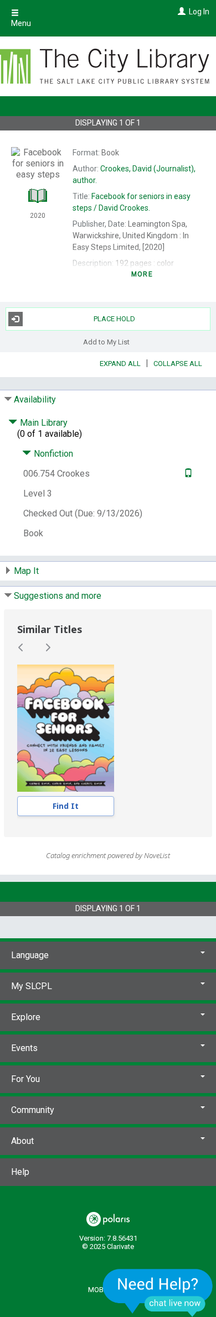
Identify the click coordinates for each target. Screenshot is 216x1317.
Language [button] (30, 955)
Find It (66, 806)
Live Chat (157, 1292)
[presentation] (65, 728)
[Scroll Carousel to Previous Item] (21, 647)
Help (20, 1172)
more (142, 274)
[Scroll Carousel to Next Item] (47, 647)
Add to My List (106, 342)
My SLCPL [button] (31, 986)
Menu (21, 23)
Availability (35, 399)
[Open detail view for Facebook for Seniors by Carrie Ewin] (65, 728)
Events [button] (24, 1048)
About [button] (22, 1141)
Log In (199, 11)
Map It (26, 571)
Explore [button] (25, 1017)
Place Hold (114, 319)
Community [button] (32, 1110)
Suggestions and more (57, 595)
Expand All (120, 363)
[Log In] (180, 11)
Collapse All (177, 363)
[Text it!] (187, 473)
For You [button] (25, 1079)
